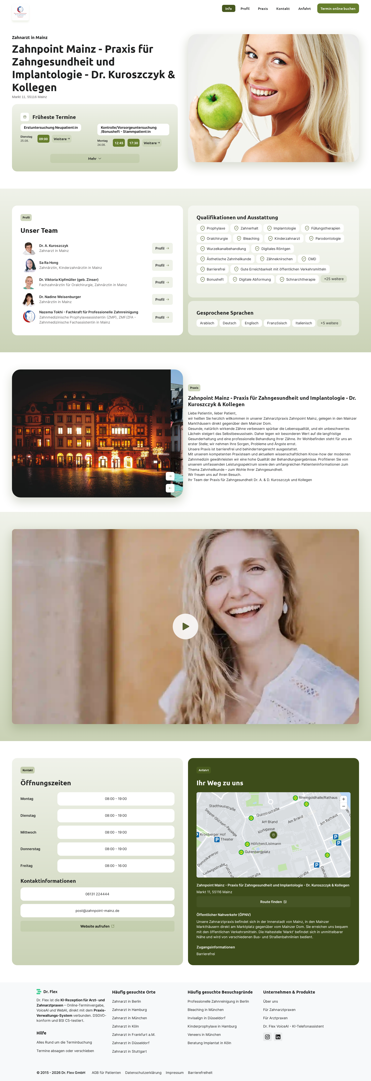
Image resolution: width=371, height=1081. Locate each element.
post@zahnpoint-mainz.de (97, 911)
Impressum (175, 1073)
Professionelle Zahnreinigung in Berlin (218, 1001)
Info (228, 8)
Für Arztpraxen (275, 1018)
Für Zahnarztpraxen (279, 1010)
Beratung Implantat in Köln (209, 1043)
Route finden (271, 902)
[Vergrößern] (343, 799)
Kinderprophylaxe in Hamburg (212, 1026)
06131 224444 (97, 894)
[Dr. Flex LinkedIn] (278, 1037)
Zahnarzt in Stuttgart (129, 1051)
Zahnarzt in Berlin (126, 1001)
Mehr (92, 158)
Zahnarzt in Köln (125, 1026)
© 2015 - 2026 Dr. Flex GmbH (61, 1073)
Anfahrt (304, 8)
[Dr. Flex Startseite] (47, 992)
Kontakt (283, 8)
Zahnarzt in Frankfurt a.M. (133, 1035)
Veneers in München (204, 1035)
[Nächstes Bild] (170, 476)
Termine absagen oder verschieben (65, 1051)
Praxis (263, 8)
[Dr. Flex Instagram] (267, 1037)
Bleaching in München (206, 1010)
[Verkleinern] (343, 806)
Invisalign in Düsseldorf (206, 1018)
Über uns (270, 1001)
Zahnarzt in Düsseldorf (131, 1043)
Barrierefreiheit (200, 1073)
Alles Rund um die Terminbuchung (64, 1042)
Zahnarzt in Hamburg (129, 1010)
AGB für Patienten (106, 1073)
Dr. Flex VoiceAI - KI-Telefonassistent (293, 1026)
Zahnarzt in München (129, 1018)
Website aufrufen (95, 926)
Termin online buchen (338, 8)
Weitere (60, 138)
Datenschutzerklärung (143, 1073)
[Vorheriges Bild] (170, 488)
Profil (245, 8)
